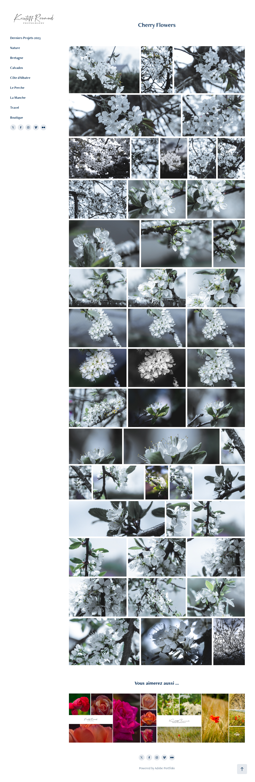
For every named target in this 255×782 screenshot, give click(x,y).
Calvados (16, 67)
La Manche (18, 97)
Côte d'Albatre (20, 77)
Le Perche (17, 87)
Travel (14, 107)
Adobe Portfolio (165, 768)
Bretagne (16, 58)
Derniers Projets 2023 (25, 38)
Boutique (16, 117)
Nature (15, 48)
